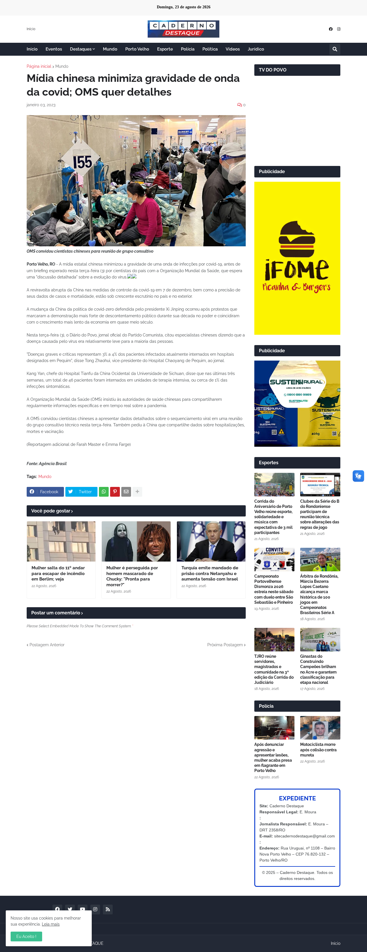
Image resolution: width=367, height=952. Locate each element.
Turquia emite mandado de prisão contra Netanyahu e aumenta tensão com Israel (209, 573)
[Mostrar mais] (137, 492)
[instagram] (338, 29)
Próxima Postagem (225, 645)
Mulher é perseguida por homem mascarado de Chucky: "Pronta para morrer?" (132, 576)
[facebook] (331, 29)
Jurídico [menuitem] (256, 49)
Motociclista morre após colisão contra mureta (318, 749)
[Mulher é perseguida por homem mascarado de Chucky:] (136, 541)
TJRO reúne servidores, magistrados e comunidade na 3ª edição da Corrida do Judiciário (274, 669)
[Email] (126, 492)
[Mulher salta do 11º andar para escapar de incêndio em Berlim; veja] (61, 541)
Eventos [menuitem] (54, 49)
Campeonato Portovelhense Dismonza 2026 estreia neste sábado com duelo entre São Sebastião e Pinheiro (273, 589)
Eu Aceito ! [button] (26, 936)
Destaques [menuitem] (80, 49)
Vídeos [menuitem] (233, 49)
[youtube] (82, 909)
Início (31, 29)
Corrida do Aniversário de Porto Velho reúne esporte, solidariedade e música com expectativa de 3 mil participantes (273, 517)
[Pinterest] (115, 492)
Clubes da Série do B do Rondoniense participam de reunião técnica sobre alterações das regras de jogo (319, 514)
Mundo (61, 66)
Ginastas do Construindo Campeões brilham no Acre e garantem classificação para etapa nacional (318, 669)
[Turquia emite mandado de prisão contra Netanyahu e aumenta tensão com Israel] (211, 541)
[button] (334, 49)
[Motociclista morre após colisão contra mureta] (320, 728)
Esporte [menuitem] (165, 49)
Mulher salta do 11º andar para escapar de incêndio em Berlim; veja (58, 573)
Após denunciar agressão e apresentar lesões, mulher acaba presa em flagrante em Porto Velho (273, 757)
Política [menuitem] (210, 49)
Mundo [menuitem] (110, 49)
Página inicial (39, 66)
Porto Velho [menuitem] (137, 49)
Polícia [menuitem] (187, 49)
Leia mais (51, 924)
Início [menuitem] (32, 49)
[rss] (108, 909)
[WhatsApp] (104, 492)
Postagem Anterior (47, 645)
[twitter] (70, 909)
